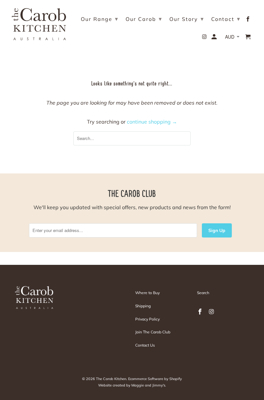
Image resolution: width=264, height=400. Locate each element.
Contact (225, 19)
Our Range (99, 19)
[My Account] (215, 38)
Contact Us (145, 345)
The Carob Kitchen (111, 379)
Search (203, 292)
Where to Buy (147, 292)
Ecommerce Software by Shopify (155, 379)
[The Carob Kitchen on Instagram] (205, 38)
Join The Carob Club (152, 332)
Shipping (143, 305)
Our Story (186, 19)
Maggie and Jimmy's (148, 385)
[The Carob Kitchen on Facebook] (248, 20)
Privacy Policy (147, 319)
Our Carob (144, 19)
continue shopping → (152, 121)
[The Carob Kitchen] (39, 22)
